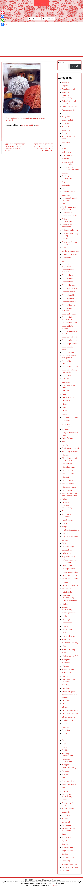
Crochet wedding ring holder (69, 371)
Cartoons (66, 195)
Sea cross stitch (68, 781)
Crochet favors (68, 305)
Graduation (67, 550)
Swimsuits (66, 825)
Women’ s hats (68, 871)
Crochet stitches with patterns (69, 357)
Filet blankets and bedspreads (69, 459)
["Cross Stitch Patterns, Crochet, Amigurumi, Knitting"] (41, 3)
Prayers (65, 747)
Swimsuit (66, 822)
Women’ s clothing (70, 867)
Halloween (66, 553)
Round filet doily (69, 768)
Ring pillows (67, 764)
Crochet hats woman (67, 327)
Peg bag (65, 727)
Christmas (66, 239)
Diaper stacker (68, 397)
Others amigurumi (70, 710)
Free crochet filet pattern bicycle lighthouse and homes (15, 147)
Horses (65, 582)
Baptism (65, 127)
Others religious (69, 717)
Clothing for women (70, 254)
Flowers (65, 502)
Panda (64, 724)
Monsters (66, 666)
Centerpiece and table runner (69, 208)
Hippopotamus (68, 569)
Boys (64, 182)
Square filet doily (69, 809)
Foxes (64, 523)
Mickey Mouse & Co (70, 656)
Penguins (66, 730)
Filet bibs (66, 455)
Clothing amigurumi (70, 251)
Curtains (65, 379)
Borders (65, 173)
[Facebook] (2, 17)
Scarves (65, 774)
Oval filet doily (68, 720)
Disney (65, 404)
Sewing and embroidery (67, 795)
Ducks (64, 411)
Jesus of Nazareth (69, 601)
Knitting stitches (69, 613)
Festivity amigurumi (70, 448)
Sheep (64, 800)
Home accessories (70, 572)
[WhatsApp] (2, 21)
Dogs (64, 407)
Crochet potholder (70, 344)
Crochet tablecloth (70, 367)
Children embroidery (67, 220)
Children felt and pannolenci (69, 226)
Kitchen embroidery (67, 608)
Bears (64, 133)
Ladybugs (66, 619)
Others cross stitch (70, 714)
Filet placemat (68, 484)
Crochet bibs (67, 282)
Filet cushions (68, 474)
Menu (4, 24)
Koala (64, 616)
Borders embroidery (67, 177)
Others (65, 707)
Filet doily (66, 477)
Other (64, 704)
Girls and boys (68, 547)
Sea (63, 778)
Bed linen (66, 142)
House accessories (70, 585)
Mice (64, 653)
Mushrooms (67, 673)
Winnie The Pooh (69, 864)
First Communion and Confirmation (69, 495)
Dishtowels (66, 401)
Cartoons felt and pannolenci (69, 199)
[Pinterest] (2, 12)
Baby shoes (66, 123)
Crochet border (68, 285)
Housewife (66, 589)
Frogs (64, 527)
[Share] (2, 25)
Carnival (65, 188)
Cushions (66, 382)
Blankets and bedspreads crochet (70, 168)
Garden (65, 533)
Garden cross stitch (70, 537)
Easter (64, 414)
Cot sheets (66, 258)
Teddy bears (67, 837)
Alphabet (66, 82)
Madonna (66, 639)
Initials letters (67, 592)
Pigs (63, 737)
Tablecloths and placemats (68, 830)
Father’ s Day (67, 438)
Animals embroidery (67, 97)
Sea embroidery (69, 784)
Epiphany (66, 429)
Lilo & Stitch (67, 629)
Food (64, 511)
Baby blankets (68, 120)
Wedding (66, 861)
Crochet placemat (69, 340)
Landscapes (67, 623)
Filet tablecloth (68, 490)
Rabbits (65, 750)
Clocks (65, 248)
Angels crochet (68, 89)
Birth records (67, 155)
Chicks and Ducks (69, 216)
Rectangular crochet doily (67, 755)
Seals (64, 788)
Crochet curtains (69, 292)
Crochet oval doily (70, 337)
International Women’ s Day (68, 596)
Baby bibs (66, 117)
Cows (64, 261)
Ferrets (65, 445)
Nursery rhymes (69, 691)
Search (61, 63)
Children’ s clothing (70, 230)
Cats (63, 204)
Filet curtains (67, 470)
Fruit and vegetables (70, 530)
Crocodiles (66, 375)
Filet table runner (69, 487)
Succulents (66, 815)
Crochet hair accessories (67, 318)
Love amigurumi (69, 636)
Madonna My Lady (70, 643)
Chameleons (67, 213)
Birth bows (66, 152)
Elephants (66, 421)
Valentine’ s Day (68, 857)
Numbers (66, 688)
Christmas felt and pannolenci (69, 243)
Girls (64, 543)
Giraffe (65, 540)
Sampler (65, 771)
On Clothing (67, 700)
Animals (65, 92)
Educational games (70, 417)
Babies (64, 113)
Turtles (65, 854)
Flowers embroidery (67, 507)
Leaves (65, 626)
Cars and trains (68, 192)
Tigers (64, 841)
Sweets (65, 819)
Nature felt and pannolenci (68, 680)
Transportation (68, 847)
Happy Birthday (68, 557)
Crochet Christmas (70, 288)
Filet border (67, 464)
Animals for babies (70, 107)
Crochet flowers (69, 314)
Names (65, 676)
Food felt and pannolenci (67, 515)
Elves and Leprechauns (67, 425)
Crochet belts (67, 278)
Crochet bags (67, 275)
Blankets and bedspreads (67, 163)
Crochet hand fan (69, 323)
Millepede (66, 659)
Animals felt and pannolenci (69, 102)
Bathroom (66, 130)
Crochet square (68, 352)
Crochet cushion (69, 295)
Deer (64, 394)
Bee (63, 145)
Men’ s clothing (68, 649)
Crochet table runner (67, 362)
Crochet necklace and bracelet (69, 332)
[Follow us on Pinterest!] (35, 20)
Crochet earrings (69, 302)
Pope (64, 744)
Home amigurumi (69, 575)
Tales (64, 834)
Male (64, 646)
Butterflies (66, 185)
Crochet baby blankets (67, 271)
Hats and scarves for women (69, 561)
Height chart (67, 565)
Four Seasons (67, 520)
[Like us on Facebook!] (48, 20)
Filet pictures (67, 480)
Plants (64, 740)
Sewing (65, 791)
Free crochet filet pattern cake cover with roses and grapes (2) (42, 147)
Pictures (65, 734)
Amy (38, 125)
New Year (66, 685)
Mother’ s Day (68, 669)
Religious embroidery (67, 760)
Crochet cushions (69, 298)
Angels (65, 86)
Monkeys (66, 663)
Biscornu (65, 159)
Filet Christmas (68, 467)
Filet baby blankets (70, 452)
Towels (65, 844)
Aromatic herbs (68, 110)
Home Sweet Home (70, 579)
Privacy (55, 885)
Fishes (64, 499)
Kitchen (65, 604)
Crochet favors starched (68, 309)
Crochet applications (67, 265)
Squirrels (66, 812)
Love (64, 633)
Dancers (65, 391)
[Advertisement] (41, 41)
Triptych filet (67, 851)
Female (65, 442)
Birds (64, 149)
